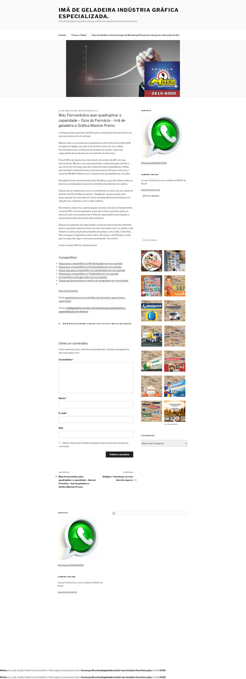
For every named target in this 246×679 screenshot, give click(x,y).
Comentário (66, 359)
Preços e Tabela (78, 35)
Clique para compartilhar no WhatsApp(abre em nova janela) (90, 263)
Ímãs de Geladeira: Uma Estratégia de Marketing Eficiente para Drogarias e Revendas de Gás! (135, 35)
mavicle (93, 111)
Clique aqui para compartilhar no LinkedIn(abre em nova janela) (92, 270)
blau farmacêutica (68, 290)
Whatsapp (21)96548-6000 (154, 163)
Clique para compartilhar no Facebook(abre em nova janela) (90, 267)
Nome (63, 398)
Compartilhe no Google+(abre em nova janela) (83, 277)
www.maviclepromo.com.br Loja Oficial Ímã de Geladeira (97, 324)
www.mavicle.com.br (150, 190)
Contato (62, 35)
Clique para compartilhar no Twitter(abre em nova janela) (88, 273)
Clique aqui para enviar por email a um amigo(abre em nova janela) (93, 280)
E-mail (63, 413)
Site (61, 428)
